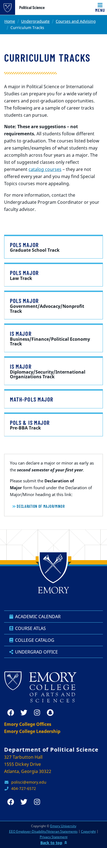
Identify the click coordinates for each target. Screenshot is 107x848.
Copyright (88, 831)
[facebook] (10, 712)
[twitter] (23, 712)
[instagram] (37, 712)
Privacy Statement (53, 837)
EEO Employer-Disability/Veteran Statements (43, 831)
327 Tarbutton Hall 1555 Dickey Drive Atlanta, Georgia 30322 (27, 764)
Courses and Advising (76, 21)
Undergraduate (35, 21)
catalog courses (45, 169)
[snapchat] (50, 712)
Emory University (63, 826)
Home (9, 21)
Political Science (32, 7)
